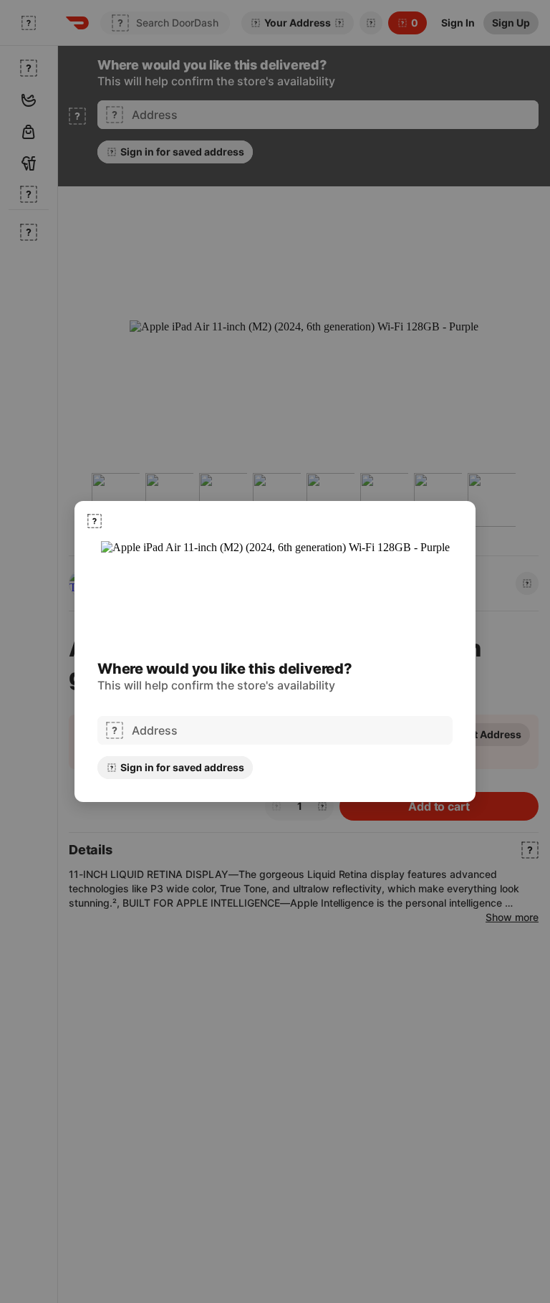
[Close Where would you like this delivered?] (94, 521)
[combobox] (288, 730)
